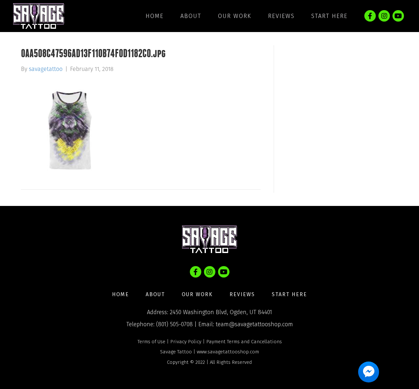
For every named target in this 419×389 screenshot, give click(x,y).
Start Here (329, 16)
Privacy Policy (185, 342)
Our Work (234, 16)
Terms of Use (151, 342)
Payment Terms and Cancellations (244, 342)
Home (155, 16)
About (190, 16)
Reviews (281, 16)
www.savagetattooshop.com (228, 352)
